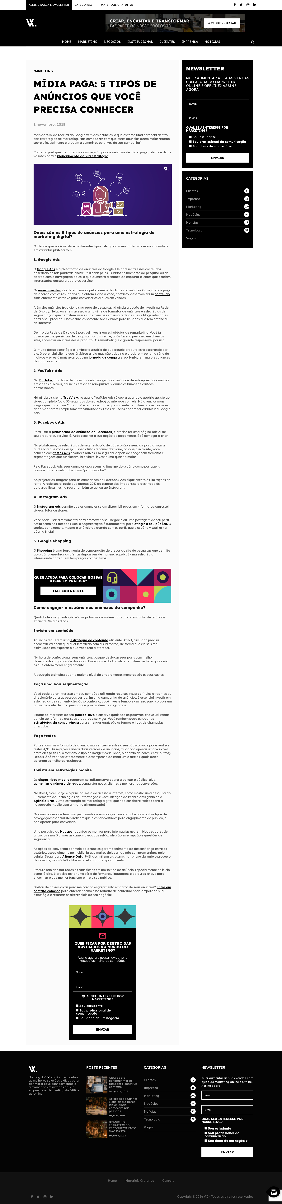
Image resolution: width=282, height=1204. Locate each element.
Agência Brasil (45, 801)
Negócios (112, 42)
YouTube (45, 380)
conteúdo (162, 294)
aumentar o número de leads (57, 783)
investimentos (49, 290)
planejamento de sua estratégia (82, 156)
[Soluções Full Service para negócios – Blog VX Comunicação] (31, 25)
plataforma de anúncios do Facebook (82, 432)
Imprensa (189, 42)
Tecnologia (194, 230)
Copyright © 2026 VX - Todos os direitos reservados (215, 1196)
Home (67, 42)
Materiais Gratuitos (117, 5)
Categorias (84, 5)
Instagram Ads (49, 506)
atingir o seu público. (151, 524)
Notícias (212, 42)
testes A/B (61, 453)
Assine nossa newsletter (49, 5)
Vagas (191, 238)
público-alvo (85, 715)
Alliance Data (72, 856)
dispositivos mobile (53, 780)
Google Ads (46, 269)
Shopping (44, 550)
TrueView (70, 397)
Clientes (167, 42)
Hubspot (67, 831)
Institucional (140, 42)
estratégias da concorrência (56, 722)
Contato (168, 1181)
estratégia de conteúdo (89, 640)
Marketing (87, 42)
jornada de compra (104, 357)
